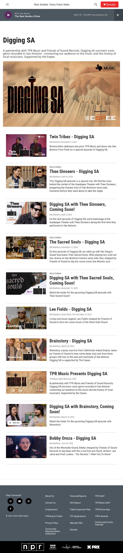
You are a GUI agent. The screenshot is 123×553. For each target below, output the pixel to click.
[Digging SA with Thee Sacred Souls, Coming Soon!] (26, 283)
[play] (8, 15)
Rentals (73, 530)
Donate (111, 4)
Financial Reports (78, 496)
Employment (51, 509)
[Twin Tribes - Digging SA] (26, 145)
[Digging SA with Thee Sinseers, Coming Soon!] (26, 213)
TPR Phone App (102, 509)
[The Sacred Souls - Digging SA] (26, 247)
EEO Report (75, 503)
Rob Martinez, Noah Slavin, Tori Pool (64, 314)
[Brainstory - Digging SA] (26, 349)
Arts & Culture (55, 167)
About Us (49, 496)
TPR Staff (100, 496)
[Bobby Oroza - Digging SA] (26, 447)
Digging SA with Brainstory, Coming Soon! (82, 409)
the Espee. (48, 56)
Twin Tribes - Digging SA (72, 136)
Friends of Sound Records (63, 50)
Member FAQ (76, 523)
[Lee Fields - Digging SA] (26, 318)
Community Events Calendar (104, 523)
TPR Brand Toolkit (53, 516)
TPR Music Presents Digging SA (78, 373)
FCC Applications (78, 516)
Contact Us (50, 503)
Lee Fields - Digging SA (71, 309)
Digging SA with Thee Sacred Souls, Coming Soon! (82, 280)
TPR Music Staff (56, 379)
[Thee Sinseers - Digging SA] (26, 177)
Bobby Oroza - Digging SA (73, 438)
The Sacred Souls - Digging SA (77, 242)
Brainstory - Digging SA (71, 340)
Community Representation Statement (52, 531)
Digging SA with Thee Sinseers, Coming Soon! (78, 207)
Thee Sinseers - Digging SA (74, 171)
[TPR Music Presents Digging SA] (26, 382)
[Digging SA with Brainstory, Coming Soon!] (26, 415)
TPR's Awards (101, 516)
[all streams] (118, 15)
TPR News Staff (102, 503)
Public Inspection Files (80, 509)
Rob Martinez (55, 142)
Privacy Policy (51, 523)
